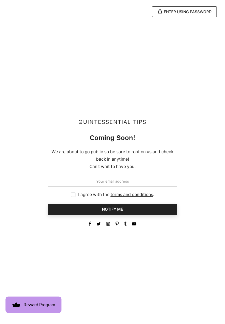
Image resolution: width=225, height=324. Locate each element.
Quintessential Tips (112, 122)
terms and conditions (132, 194)
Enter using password (187, 11)
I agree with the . (116, 194)
